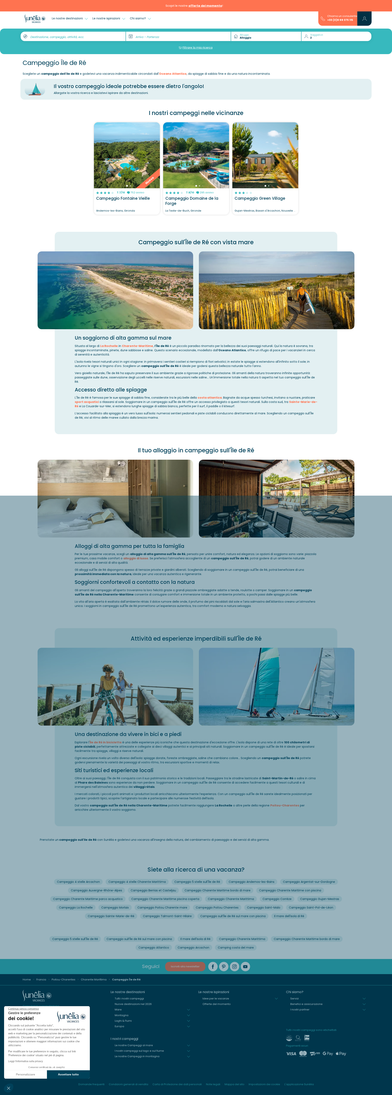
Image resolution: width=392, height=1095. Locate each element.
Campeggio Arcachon (193, 948)
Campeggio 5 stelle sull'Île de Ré (197, 882)
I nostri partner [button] (300, 1009)
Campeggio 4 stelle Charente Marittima (137, 882)
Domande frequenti (91, 1084)
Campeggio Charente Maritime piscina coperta (165, 899)
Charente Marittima (94, 979)
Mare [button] (118, 1009)
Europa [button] (119, 1026)
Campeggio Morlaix (115, 907)
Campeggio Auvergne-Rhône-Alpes (96, 890)
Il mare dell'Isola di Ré (289, 916)
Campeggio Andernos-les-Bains (251, 882)
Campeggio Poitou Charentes (217, 907)
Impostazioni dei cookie (264, 1084)
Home (27, 979)
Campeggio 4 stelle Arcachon (78, 882)
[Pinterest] (223, 966)
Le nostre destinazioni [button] (68, 18)
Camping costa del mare (236, 948)
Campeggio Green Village (260, 198)
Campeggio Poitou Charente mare (162, 907)
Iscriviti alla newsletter (185, 966)
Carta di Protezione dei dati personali (177, 1084)
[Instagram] (234, 966)
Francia (41, 979)
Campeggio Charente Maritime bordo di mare (218, 890)
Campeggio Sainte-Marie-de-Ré (111, 916)
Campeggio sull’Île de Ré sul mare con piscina (233, 916)
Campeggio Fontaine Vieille (123, 198)
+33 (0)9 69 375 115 (340, 20)
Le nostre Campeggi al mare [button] (134, 1045)
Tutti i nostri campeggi (129, 998)
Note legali (213, 1084)
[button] (8, 1088)
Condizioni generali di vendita (128, 1084)
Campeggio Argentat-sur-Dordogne (309, 882)
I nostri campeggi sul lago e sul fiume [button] (139, 1051)
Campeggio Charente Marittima (231, 899)
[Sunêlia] (35, 18)
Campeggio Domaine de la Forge (191, 201)
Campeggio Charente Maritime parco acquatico (88, 899)
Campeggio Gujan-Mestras (319, 899)
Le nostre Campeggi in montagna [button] (137, 1056)
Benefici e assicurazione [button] (306, 1004)
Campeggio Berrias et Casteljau (153, 890)
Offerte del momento (217, 1004)
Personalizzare (25, 1074)
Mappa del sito (234, 1084)
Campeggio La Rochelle (76, 907)
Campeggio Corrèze (277, 899)
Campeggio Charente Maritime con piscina (290, 890)
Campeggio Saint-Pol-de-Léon (311, 907)
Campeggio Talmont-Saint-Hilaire (167, 916)
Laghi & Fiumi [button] (123, 1021)
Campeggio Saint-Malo (263, 907)
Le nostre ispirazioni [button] (106, 18)
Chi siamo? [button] (138, 18)
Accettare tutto (68, 1074)
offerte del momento (205, 6)
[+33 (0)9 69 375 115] (323, 18)
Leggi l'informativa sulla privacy (25, 1061)
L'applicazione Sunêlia (299, 1084)
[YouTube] (245, 966)
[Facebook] (213, 966)
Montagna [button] (121, 1015)
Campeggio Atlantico (153, 948)
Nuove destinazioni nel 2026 (133, 1004)
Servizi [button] (294, 998)
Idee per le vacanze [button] (216, 998)
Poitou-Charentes (284, 805)
